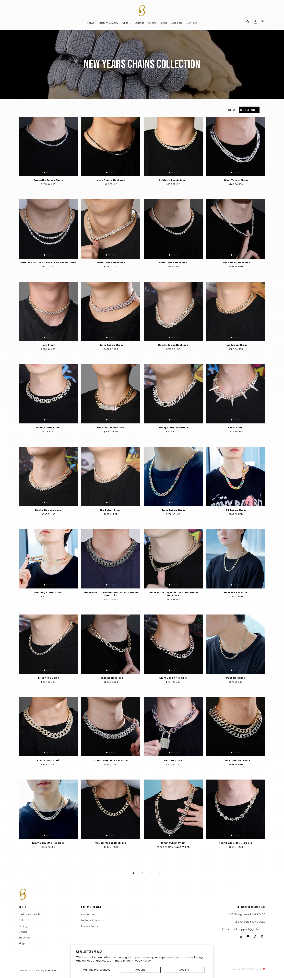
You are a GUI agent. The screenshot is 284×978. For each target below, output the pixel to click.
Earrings (23, 926)
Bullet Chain (235, 427)
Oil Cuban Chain (235, 510)
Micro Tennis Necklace (110, 180)
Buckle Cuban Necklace (173, 345)
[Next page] (159, 872)
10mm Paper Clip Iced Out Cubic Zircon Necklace (173, 594)
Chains (23, 932)
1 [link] (124, 873)
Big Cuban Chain (110, 510)
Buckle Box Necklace (48, 510)
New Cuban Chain (236, 345)
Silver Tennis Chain (236, 180)
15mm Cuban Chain (48, 427)
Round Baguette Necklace (235, 843)
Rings (22, 943)
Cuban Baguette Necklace (111, 760)
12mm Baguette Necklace (48, 843)
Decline (184, 970)
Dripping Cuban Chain (48, 592)
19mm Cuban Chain (173, 843)
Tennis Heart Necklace (235, 262)
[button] (126, 22)
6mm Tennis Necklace (173, 262)
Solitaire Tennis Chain (173, 180)
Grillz (22, 920)
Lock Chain (48, 345)
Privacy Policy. (142, 961)
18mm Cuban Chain (48, 760)
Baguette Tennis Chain (48, 180)
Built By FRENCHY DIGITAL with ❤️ (249, 969)
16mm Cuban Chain (111, 345)
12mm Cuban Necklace (235, 760)
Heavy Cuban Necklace (173, 427)
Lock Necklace (173, 760)
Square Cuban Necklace (110, 843)
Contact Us (88, 914)
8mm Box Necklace (236, 592)
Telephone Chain (48, 678)
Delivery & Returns (92, 920)
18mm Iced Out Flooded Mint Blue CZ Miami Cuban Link (111, 594)
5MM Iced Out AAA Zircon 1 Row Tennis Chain (48, 262)
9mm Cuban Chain (173, 510)
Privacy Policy (89, 926)
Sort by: (231, 110)
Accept (140, 970)
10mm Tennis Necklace (110, 262)
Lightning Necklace (110, 678)
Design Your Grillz (29, 914)
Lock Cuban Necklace (110, 427)
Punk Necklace (235, 678)
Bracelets (24, 937)
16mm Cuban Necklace (173, 678)
